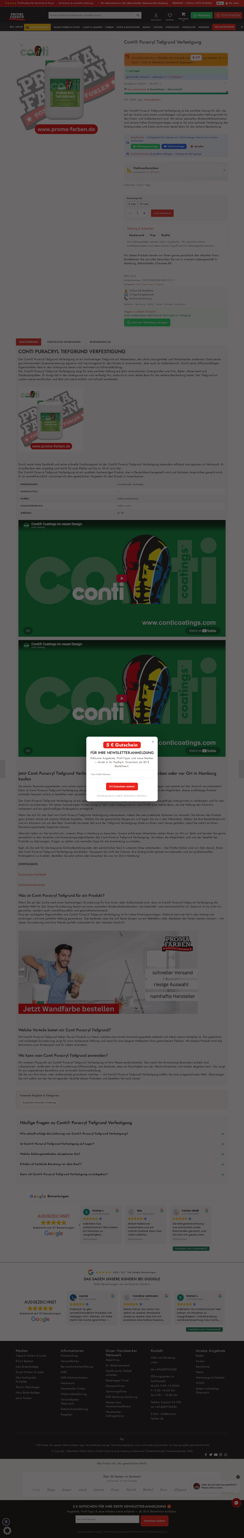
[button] (7, 1530)
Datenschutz (142, 795)
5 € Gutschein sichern (122, 786)
